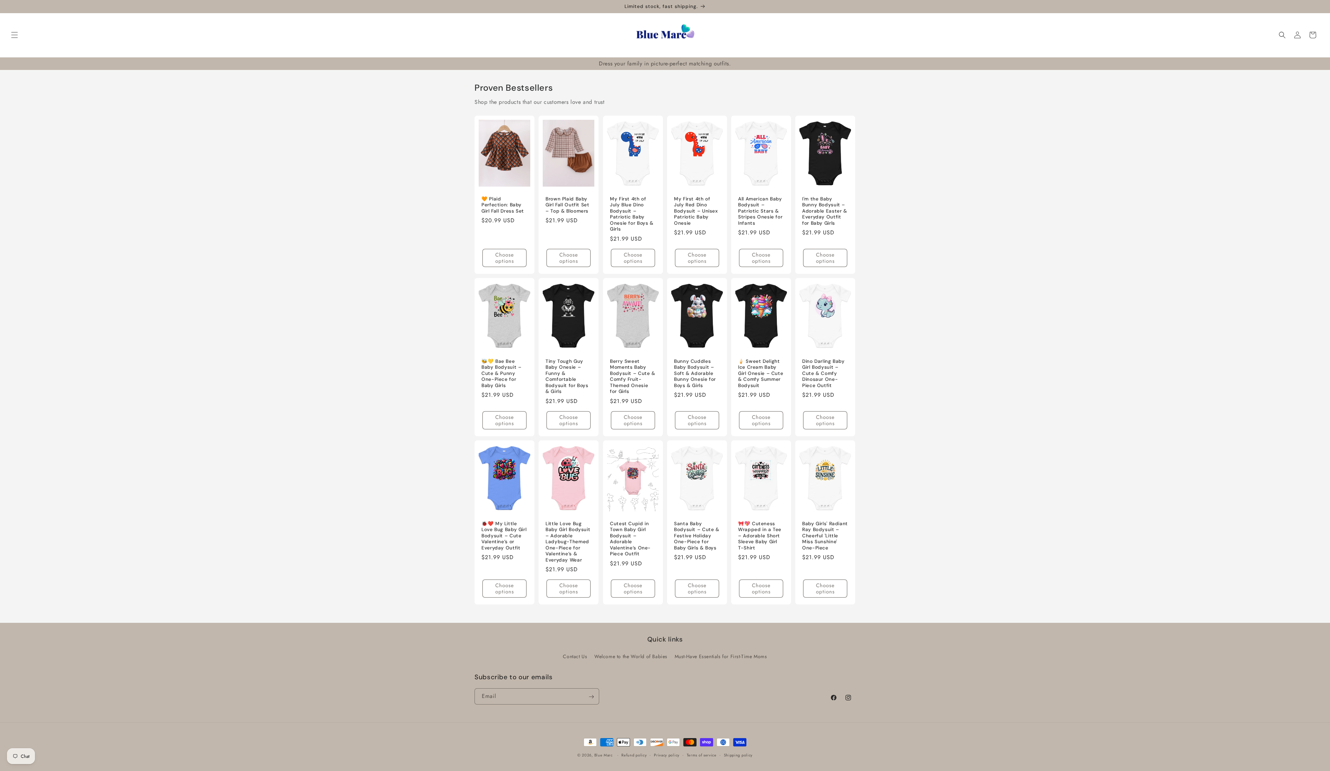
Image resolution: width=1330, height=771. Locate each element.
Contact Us (575, 656)
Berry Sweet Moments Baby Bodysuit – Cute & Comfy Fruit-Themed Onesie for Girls (632, 376)
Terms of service (702, 754)
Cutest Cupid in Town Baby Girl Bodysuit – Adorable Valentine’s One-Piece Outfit (630, 539)
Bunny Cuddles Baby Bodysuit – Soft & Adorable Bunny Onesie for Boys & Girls (695, 373)
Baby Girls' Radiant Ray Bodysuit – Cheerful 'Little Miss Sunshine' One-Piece (825, 536)
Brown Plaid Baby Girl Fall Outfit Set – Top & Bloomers (567, 205)
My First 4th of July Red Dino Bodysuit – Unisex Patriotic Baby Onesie (696, 211)
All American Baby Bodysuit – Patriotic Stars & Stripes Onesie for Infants (760, 211)
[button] (14, 35)
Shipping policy (738, 754)
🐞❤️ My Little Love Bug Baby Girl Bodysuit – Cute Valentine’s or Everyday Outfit (503, 536)
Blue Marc (603, 755)
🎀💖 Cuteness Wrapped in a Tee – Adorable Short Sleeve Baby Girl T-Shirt (759, 536)
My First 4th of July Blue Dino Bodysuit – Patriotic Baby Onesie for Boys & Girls (632, 214)
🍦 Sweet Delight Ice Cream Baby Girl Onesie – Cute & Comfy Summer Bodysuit (760, 373)
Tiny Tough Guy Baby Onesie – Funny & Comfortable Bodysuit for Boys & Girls (567, 376)
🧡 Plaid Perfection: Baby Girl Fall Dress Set (502, 205)
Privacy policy (667, 754)
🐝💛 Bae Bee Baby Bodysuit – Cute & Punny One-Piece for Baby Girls (501, 373)
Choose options (504, 258)
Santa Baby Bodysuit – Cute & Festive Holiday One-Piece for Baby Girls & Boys (696, 536)
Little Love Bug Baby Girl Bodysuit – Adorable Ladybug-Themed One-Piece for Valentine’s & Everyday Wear (568, 542)
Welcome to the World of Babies (630, 656)
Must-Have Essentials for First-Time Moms (721, 656)
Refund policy (634, 754)
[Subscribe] (591, 697)
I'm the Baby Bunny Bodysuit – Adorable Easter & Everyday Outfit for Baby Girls (824, 211)
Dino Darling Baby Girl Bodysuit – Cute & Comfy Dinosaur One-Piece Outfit (823, 373)
